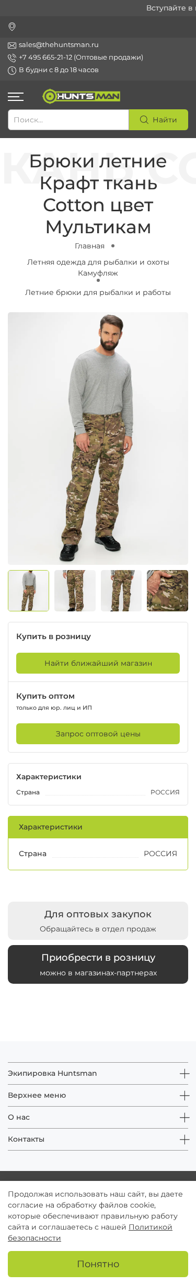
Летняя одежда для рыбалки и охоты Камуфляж (98, 267)
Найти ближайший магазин (98, 663)
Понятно (98, 1263)
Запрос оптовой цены (98, 733)
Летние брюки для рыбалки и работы (98, 292)
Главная (90, 246)
